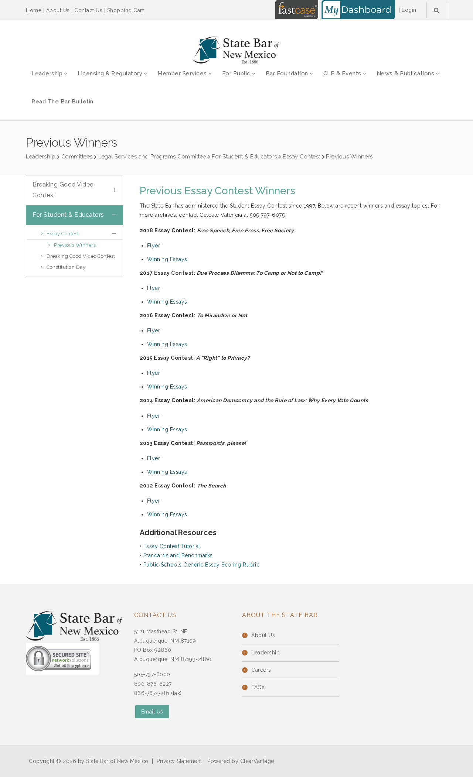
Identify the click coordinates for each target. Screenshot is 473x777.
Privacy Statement (179, 761)
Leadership (265, 653)
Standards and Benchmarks (178, 555)
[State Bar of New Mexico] (236, 50)
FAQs (258, 687)
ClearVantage (257, 761)
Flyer (153, 246)
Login (409, 10)
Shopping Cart (125, 10)
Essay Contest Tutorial (171, 546)
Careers (261, 670)
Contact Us (88, 10)
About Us (58, 10)
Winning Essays (167, 259)
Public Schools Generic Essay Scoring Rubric (201, 565)
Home (33, 10)
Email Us (152, 712)
